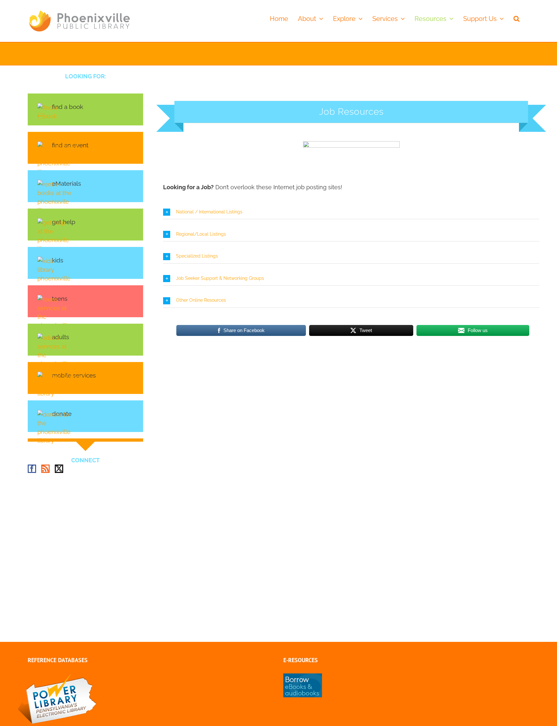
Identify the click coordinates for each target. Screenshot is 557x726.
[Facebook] (32, 469)
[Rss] (45, 469)
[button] (516, 18)
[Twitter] (59, 469)
